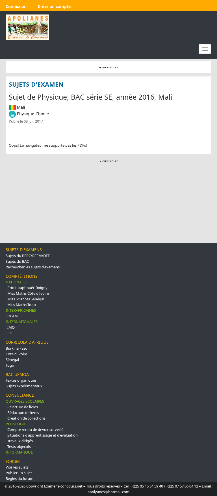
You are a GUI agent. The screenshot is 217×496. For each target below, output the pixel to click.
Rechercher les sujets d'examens (33, 267)
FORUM (13, 461)
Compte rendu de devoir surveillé (35, 429)
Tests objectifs (19, 446)
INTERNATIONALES (22, 321)
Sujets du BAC (17, 261)
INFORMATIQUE (19, 452)
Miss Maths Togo (21, 304)
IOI (9, 332)
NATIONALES (16, 282)
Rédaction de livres (23, 412)
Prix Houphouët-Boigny (27, 287)
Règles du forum (19, 478)
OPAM (12, 315)
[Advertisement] (108, 203)
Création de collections (26, 418)
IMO (11, 327)
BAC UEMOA (17, 374)
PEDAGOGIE (16, 423)
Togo (10, 365)
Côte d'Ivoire (16, 353)
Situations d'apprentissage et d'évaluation (42, 435)
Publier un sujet (19, 472)
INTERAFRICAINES (21, 310)
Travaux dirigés (20, 440)
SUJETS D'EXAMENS (24, 249)
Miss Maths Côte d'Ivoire (28, 293)
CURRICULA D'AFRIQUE (27, 342)
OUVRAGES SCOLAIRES (25, 401)
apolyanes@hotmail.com (108, 491)
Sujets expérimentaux (24, 385)
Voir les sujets (17, 467)
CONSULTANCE (20, 395)
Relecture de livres (22, 406)
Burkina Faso (16, 348)
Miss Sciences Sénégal (25, 299)
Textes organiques (21, 380)
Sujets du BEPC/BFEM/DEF (28, 255)
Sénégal (12, 359)
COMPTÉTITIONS (22, 276)
